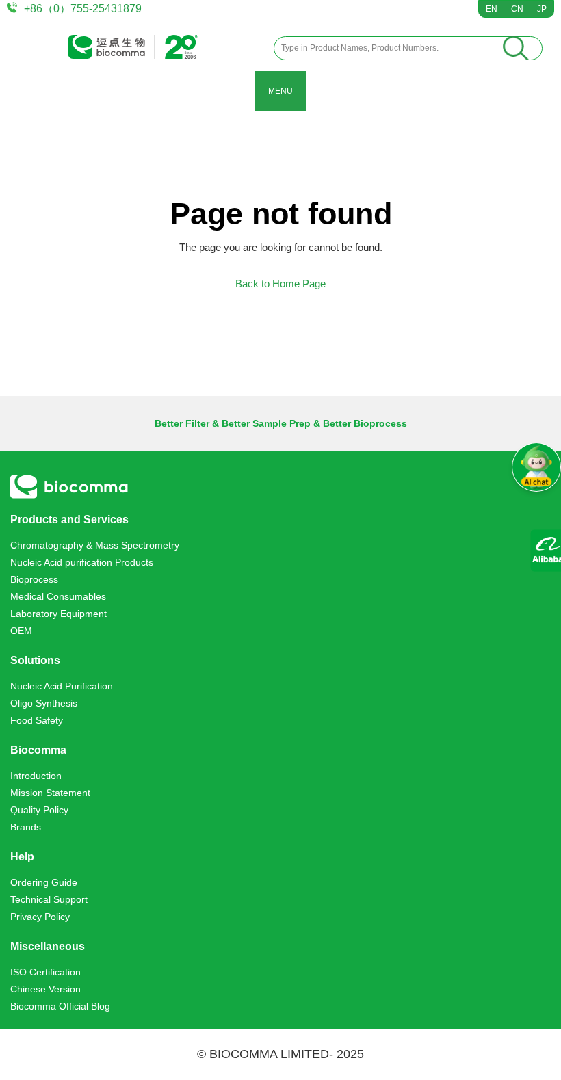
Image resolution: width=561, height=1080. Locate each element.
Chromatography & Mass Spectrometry (94, 545)
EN (491, 9)
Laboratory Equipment (58, 613)
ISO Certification (45, 971)
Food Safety (36, 720)
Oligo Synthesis (43, 703)
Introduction (36, 775)
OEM (21, 630)
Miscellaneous (47, 946)
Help (22, 856)
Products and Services (69, 519)
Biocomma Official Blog (60, 1006)
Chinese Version (45, 989)
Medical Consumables (58, 596)
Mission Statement (50, 792)
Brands (25, 826)
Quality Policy (39, 809)
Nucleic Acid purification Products (81, 562)
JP (542, 9)
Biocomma (38, 750)
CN (517, 9)
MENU (280, 91)
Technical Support (49, 899)
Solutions (35, 660)
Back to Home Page (280, 283)
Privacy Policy (40, 916)
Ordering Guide (43, 882)
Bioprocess (34, 579)
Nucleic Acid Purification (61, 686)
